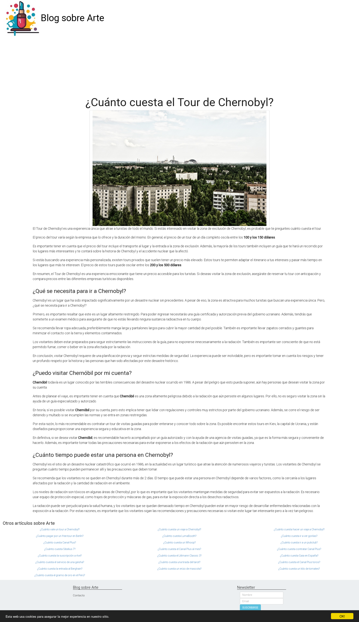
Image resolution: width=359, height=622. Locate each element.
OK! (342, 616)
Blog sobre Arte (72, 18)
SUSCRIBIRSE (250, 607)
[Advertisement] (179, 64)
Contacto (79, 595)
